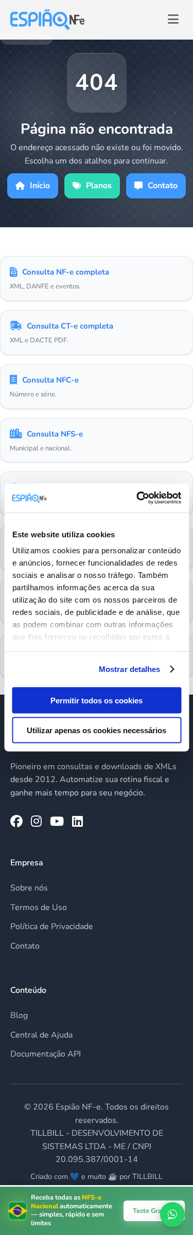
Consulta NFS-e (55, 434)
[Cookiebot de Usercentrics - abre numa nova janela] (137, 498)
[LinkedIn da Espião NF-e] (77, 821)
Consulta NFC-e (50, 380)
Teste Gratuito (154, 1210)
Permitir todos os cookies (96, 700)
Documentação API (45, 1054)
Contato (163, 185)
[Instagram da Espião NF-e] (36, 821)
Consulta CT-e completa (70, 326)
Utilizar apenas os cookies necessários (96, 730)
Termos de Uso (38, 907)
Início (40, 185)
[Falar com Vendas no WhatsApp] (172, 1214)
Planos (99, 185)
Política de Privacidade (51, 926)
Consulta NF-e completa (65, 272)
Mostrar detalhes (130, 669)
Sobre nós (29, 888)
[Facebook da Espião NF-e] (16, 821)
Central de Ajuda (41, 1035)
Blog (19, 1015)
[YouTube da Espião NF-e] (57, 821)
